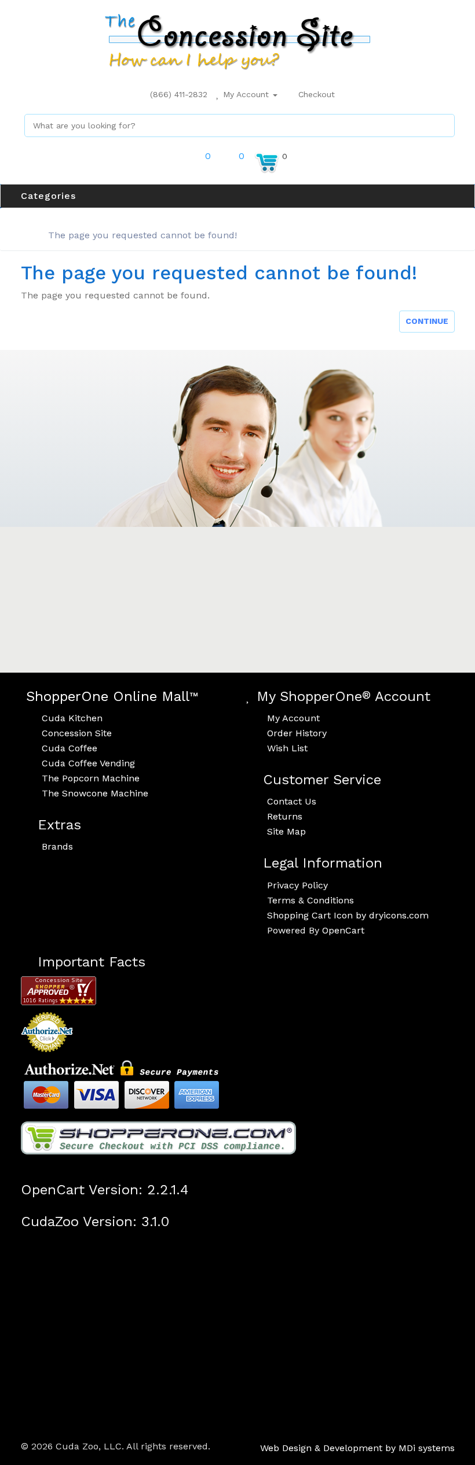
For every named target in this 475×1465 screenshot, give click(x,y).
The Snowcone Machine (95, 793)
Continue (426, 321)
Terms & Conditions (310, 900)
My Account (246, 94)
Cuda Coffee (69, 748)
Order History (297, 733)
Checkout (315, 94)
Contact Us (291, 801)
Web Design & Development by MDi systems (357, 1447)
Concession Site (77, 733)
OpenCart (343, 930)
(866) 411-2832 (177, 94)
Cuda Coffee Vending (88, 763)
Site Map (286, 831)
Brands (57, 846)
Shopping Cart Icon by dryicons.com (348, 915)
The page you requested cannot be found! (142, 235)
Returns (284, 816)
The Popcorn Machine (91, 778)
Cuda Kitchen (72, 718)
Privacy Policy (297, 885)
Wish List (287, 748)
